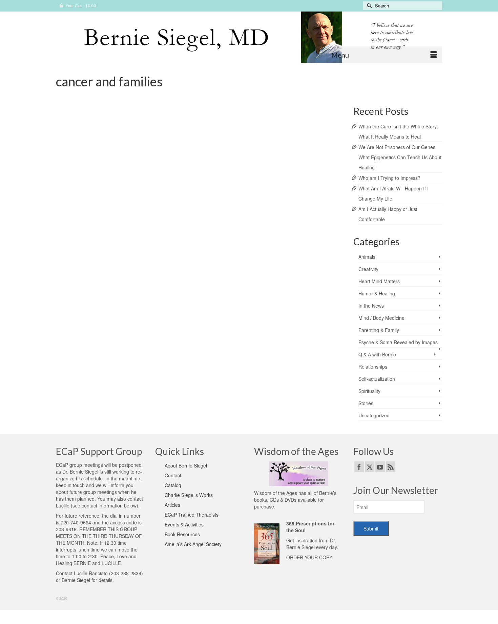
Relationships (372, 366)
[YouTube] (380, 466)
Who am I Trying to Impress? (389, 177)
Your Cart (80, 5)
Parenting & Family (378, 330)
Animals (366, 256)
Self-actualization (376, 378)
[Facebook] (359, 466)
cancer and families (136, 182)
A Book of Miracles (81, 182)
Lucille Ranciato (91, 573)
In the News (371, 305)
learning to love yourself (272, 182)
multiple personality (325, 182)
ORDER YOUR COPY (309, 557)
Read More (100, 164)
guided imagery (204, 182)
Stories (222, 138)
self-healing (72, 189)
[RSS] (390, 466)
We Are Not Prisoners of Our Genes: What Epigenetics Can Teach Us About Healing (399, 157)
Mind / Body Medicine (102, 138)
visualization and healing (102, 189)
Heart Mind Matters (379, 281)
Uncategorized (374, 415)
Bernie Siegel (108, 182)
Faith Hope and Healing (171, 182)
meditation (301, 182)
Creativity (368, 269)
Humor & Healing (376, 293)
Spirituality (369, 391)
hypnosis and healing (234, 182)
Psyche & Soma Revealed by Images (153, 138)
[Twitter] (369, 466)
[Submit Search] (368, 5)
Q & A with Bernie (200, 138)
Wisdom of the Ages (275, 493)
